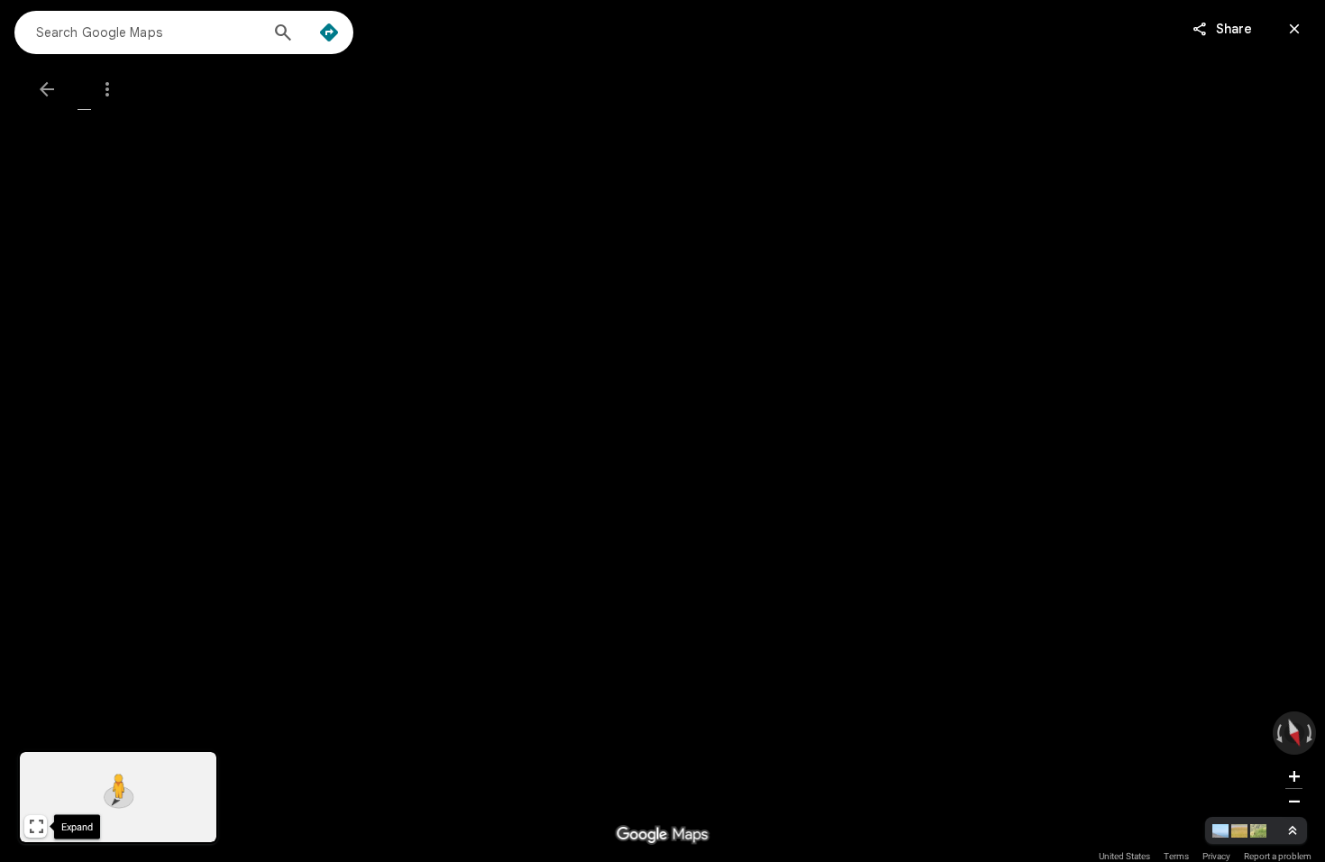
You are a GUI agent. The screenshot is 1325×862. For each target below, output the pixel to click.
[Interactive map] (118, 797)
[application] (662, 431)
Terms (1176, 856)
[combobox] (147, 31)
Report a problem (1277, 856)
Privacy (1216, 856)
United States (1124, 856)
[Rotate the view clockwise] (1308, 733)
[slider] (1294, 733)
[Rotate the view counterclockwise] (1280, 733)
